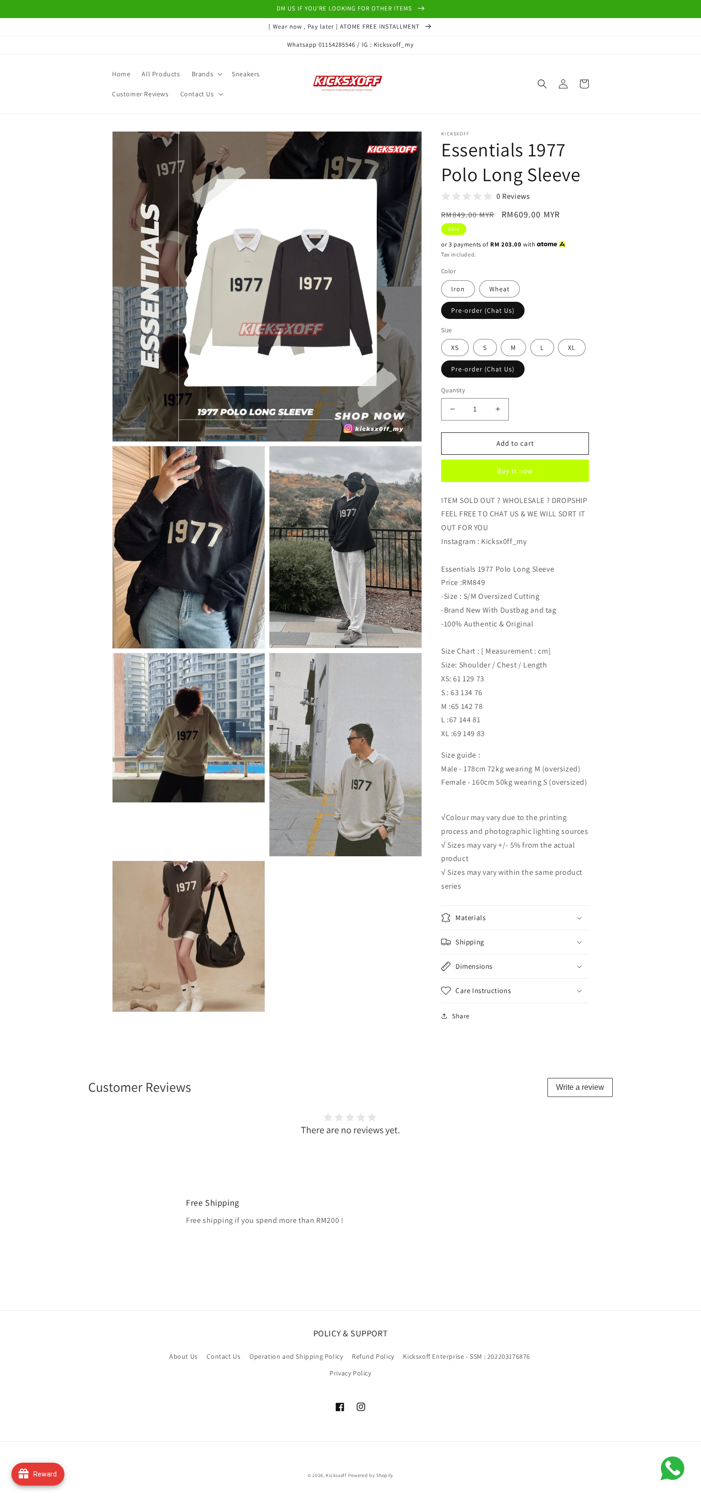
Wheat (499, 289)
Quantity (453, 390)
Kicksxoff (336, 1475)
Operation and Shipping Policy (296, 1356)
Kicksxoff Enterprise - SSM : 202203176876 (466, 1356)
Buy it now (515, 470)
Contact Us (223, 1356)
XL (572, 347)
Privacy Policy (350, 1373)
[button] (206, 74)
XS (455, 347)
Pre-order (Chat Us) (483, 310)
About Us (183, 1356)
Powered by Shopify (371, 1475)
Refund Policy (373, 1356)
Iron (458, 289)
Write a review (580, 1087)
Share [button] (461, 1016)
